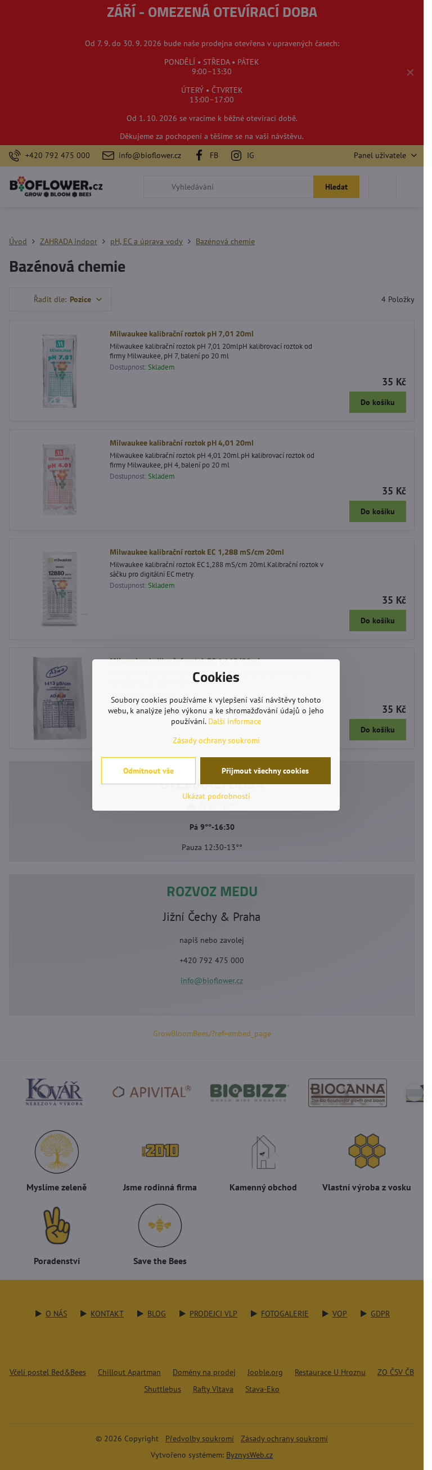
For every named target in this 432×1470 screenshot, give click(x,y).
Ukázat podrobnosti (216, 796)
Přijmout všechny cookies (265, 771)
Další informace (234, 721)
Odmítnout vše (148, 771)
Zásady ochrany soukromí (216, 740)
